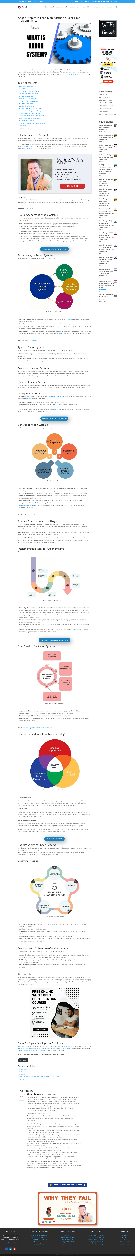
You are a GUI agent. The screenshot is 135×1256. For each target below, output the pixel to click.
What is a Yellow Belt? (105, 106)
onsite (47, 1046)
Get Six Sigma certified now (54, 839)
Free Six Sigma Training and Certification (54, 249)
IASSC (74, 170)
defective (62, 333)
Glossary (124, 1237)
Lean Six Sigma (66, 1046)
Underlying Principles (27, 120)
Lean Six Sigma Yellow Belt (39, 1239)
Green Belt (25, 1050)
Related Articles (24, 128)
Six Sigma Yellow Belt (67, 1239)
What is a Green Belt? (105, 100)
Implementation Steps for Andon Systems (32, 111)
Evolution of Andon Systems (27, 98)
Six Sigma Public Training (96, 1237)
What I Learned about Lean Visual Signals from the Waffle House (39, 1077)
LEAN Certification (39, 1244)
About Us (77, 1)
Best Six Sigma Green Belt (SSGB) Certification (38, 728)
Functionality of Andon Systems (28, 94)
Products (109, 7)
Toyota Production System (55, 396)
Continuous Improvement (27, 505)
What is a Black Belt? (105, 103)
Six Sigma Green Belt (48, 7)
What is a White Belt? (105, 108)
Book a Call (23, 1060)
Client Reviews (124, 1244)
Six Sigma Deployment (96, 1242)
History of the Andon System (29, 101)
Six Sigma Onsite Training (96, 1235)
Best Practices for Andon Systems (29, 113)
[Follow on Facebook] (6, 1249)
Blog (82, 1)
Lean (45, 801)
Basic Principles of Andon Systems (29, 118)
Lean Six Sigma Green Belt (39, 1237)
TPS (66, 396)
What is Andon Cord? (31, 341)
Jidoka (29, 399)
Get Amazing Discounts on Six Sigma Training (54, 640)
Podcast (87, 1)
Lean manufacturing (74, 74)
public (52, 1046)
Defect (49, 960)
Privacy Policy (124, 1242)
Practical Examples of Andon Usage (30, 108)
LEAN (54, 1050)
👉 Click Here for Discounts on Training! (67, 1185)
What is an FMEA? (104, 111)
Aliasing (21, 1079)
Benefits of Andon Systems (27, 106)
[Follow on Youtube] (14, 1249)
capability (55, 409)
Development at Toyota (28, 103)
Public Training (73, 7)
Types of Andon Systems (26, 96)
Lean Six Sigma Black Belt (39, 1235)
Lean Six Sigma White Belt (39, 1242)
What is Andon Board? (31, 515)
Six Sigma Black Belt (61, 7)
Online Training (98, 7)
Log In (100, 1)
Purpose (23, 89)
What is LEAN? (103, 94)
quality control (27, 148)
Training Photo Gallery (96, 1244)
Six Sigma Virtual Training (96, 1239)
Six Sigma (21, 1046)
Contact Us (94, 1)
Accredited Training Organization (28, 1048)
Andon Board (23, 1069)
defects (71, 319)
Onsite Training (86, 7)
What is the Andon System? (27, 86)
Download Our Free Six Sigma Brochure (54, 418)
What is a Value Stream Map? (108, 114)
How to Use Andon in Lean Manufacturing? (32, 115)
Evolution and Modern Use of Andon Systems (33, 123)
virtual (59, 1046)
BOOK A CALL (72, 186)
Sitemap (124, 1239)
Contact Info (10, 1231)
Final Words (22, 125)
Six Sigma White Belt (67, 1242)
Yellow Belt (42, 1050)
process (60, 74)
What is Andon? (29, 208)
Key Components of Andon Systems (30, 91)
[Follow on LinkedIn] (10, 1249)
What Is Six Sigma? (105, 97)
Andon (20, 70)
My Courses (106, 1)
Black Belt (32, 1050)
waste (74, 493)
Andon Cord (23, 1074)
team (19, 826)
